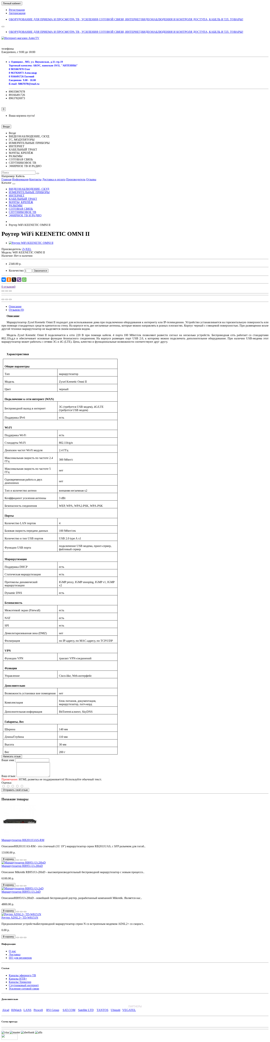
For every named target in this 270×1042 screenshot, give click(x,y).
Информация (20, 179)
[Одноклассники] (9, 279)
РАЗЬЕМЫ (15, 205)
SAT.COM (69, 1010)
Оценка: (6, 782)
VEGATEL (129, 1010)
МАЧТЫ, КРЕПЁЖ (21, 202)
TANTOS (102, 1010)
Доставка (14, 954)
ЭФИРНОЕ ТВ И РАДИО (25, 215)
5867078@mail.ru (28, 83)
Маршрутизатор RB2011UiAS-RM (22, 840)
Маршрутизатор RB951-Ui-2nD (21, 891)
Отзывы (91, 179)
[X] (14, 279)
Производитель (75, 179)
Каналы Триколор (20, 982)
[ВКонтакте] (3, 279)
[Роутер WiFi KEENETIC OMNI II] (31, 242)
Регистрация (17, 9)
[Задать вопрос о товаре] (2, 291)
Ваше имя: (8, 760)
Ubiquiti (115, 1010)
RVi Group (52, 1010)
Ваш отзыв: (8, 776)
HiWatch (16, 1010)
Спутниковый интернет (24, 985)
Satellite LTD (86, 1010)
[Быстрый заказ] (17, 859)
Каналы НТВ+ (18, 978)
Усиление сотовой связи (24, 988)
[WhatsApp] (24, 279)
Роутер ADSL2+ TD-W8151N (19, 917)
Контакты (35, 179)
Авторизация (17, 13)
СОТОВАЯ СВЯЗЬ (21, 208)
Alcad (5, 1010)
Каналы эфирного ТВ (22, 975)
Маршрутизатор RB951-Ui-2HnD (22, 865)
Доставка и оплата (53, 179)
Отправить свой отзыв (15, 790)
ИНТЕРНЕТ (16, 195)
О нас (12, 951)
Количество (16, 270)
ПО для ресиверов (20, 957)
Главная (6, 179)
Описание (15, 306)
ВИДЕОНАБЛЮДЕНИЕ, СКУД (29, 189)
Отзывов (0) (16, 309)
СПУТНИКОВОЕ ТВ (22, 212)
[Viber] (19, 279)
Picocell (38, 1010)
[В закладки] (6, 291)
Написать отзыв (12, 756)
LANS (27, 1010)
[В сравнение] (10, 291)
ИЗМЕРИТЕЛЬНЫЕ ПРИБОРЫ (29, 192)
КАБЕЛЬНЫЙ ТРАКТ (23, 198)
